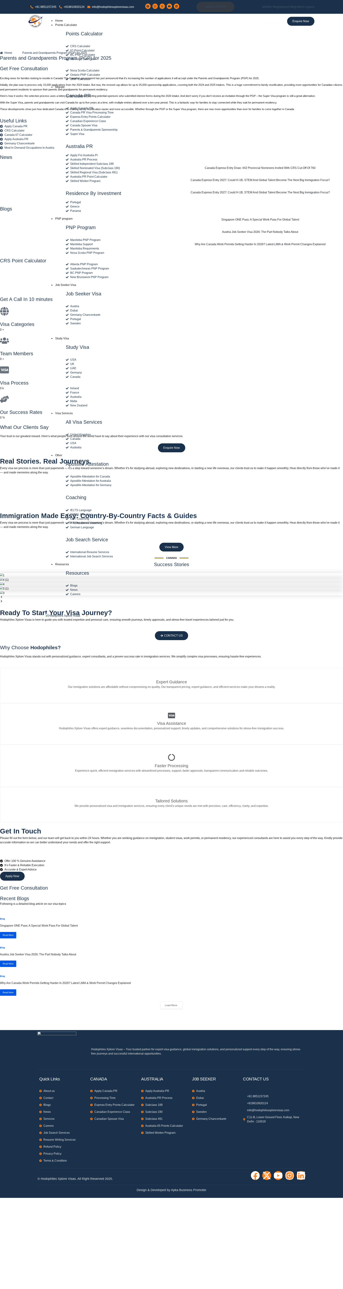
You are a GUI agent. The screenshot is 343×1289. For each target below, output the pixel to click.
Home (59, 20)
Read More (8, 935)
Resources (62, 564)
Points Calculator (66, 24)
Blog (2, 919)
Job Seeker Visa (65, 284)
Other (58, 455)
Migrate (60, 86)
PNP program (64, 218)
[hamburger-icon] (272, 21)
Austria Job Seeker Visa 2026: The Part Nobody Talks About (38, 954)
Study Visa (62, 338)
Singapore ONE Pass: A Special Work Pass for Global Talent (39, 925)
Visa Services (64, 413)
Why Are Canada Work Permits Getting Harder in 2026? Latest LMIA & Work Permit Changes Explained (65, 982)
